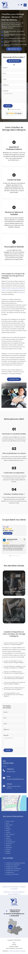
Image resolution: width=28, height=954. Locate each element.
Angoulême (9, 847)
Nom (4, 73)
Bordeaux (8, 845)
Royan (7, 823)
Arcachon (8, 849)
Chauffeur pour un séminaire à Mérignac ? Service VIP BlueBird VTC (14, 892)
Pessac (8, 830)
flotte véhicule (20, 292)
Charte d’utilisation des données (14, 948)
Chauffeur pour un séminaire (13, 868)
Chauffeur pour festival (12, 866)
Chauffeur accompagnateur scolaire (15, 863)
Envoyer (8, 106)
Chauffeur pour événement (13, 865)
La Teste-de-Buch (10, 842)
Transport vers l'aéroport (12, 874)
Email (5, 79)
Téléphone (6, 85)
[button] (18, 4)
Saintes (8, 827)
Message (6, 91)
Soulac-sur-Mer (10, 821)
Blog (14, 942)
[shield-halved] (8, 109)
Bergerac (8, 853)
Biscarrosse (9, 843)
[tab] (14, 650)
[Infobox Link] (9, 771)
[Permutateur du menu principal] (25, 5)
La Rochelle (9, 840)
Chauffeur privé (10, 872)
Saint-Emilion (9, 825)
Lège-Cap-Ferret (10, 834)
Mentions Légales (14, 946)
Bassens (8, 851)
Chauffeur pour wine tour (12, 870)
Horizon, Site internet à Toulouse (17, 951)
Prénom (5, 67)
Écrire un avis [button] (7, 533)
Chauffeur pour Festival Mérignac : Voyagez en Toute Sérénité (14, 887)
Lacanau (8, 832)
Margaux (8, 836)
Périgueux (8, 828)
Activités (14, 944)
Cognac (8, 838)
